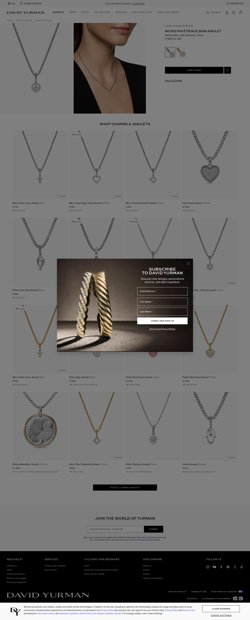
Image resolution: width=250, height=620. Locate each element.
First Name (145, 301)
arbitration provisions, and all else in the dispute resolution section (90, 613)
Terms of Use (188, 610)
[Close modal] (190, 262)
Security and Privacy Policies (162, 328)
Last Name (145, 311)
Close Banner (221, 608)
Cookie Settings (221, 615)
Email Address (147, 291)
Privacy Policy (107, 610)
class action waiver (46, 613)
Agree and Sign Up (162, 320)
